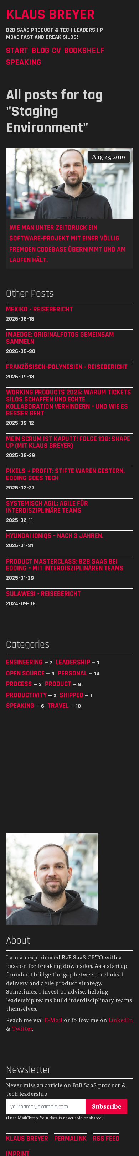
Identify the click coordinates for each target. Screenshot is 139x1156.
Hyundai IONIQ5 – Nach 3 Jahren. (54, 536)
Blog (40, 50)
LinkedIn (120, 1019)
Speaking (23, 62)
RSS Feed (106, 1138)
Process (20, 684)
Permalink (70, 1138)
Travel (58, 706)
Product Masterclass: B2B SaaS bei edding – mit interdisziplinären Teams (65, 565)
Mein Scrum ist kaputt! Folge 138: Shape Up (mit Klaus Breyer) (68, 443)
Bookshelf (84, 50)
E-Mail (53, 1019)
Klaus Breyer (50, 14)
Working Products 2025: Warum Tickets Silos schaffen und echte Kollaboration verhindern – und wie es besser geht (68, 403)
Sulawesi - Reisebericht (43, 594)
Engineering (25, 662)
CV (56, 50)
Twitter (22, 1028)
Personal (73, 673)
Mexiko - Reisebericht (39, 309)
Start (17, 50)
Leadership (74, 662)
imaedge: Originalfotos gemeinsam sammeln (60, 338)
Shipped (72, 695)
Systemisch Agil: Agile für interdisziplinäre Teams (47, 507)
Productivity (27, 695)
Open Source (26, 673)
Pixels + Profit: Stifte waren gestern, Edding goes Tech (65, 475)
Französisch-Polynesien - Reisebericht (67, 367)
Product (59, 684)
